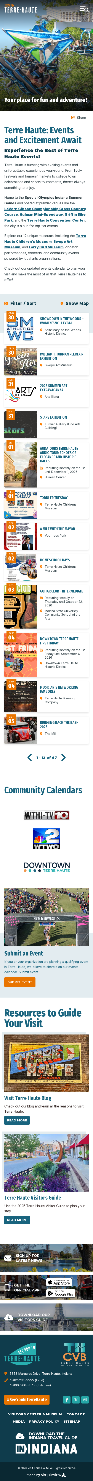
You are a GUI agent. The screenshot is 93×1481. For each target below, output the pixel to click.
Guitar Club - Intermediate (61, 591)
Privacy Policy (44, 1421)
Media (19, 1421)
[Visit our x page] (76, 1400)
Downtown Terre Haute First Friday (59, 641)
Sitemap (72, 1421)
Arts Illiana (52, 396)
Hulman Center (55, 477)
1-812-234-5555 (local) (27, 1380)
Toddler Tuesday (54, 497)
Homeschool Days (55, 560)
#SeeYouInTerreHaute (27, 1399)
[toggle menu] (84, 8)
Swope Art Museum (58, 365)
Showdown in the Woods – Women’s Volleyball (62, 320)
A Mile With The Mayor (57, 529)
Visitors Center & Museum (35, 1414)
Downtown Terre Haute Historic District (61, 665)
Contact (75, 1414)
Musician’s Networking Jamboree (59, 689)
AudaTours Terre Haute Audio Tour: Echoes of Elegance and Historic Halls (59, 454)
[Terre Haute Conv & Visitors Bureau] (20, 8)
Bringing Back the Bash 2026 (59, 724)
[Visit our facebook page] (67, 1400)
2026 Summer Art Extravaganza (53, 387)
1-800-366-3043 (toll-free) (30, 1385)
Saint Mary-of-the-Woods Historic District (63, 332)
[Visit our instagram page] (85, 1400)
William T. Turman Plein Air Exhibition (61, 356)
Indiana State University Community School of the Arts (62, 614)
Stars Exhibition (53, 417)
